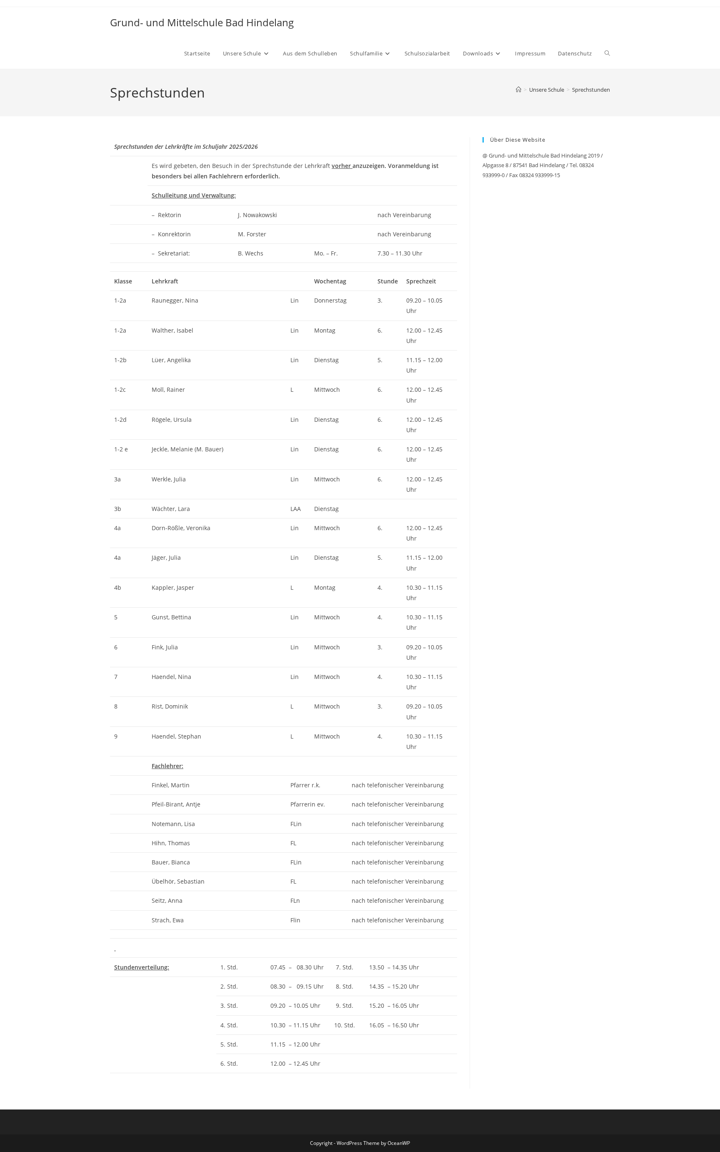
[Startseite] (518, 89)
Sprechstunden (591, 89)
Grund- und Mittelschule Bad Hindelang (202, 22)
